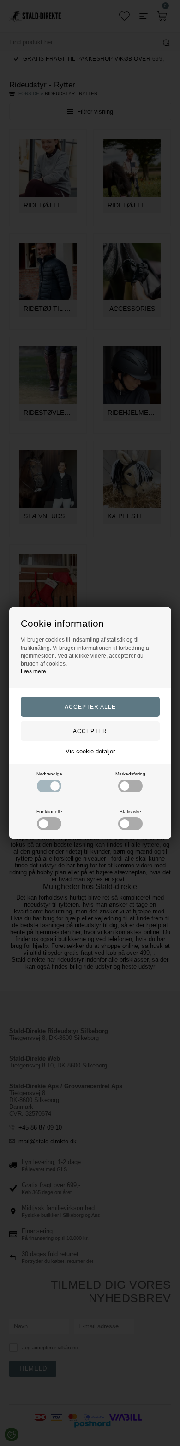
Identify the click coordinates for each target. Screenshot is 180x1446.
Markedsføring (130, 773)
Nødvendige (49, 773)
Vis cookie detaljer (90, 751)
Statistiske (130, 811)
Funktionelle (49, 811)
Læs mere (33, 671)
